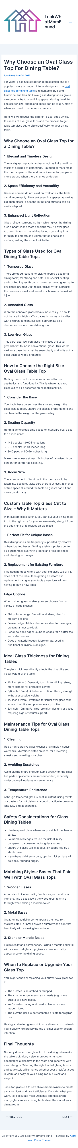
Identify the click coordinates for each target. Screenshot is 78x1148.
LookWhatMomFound (53, 22)
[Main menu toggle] (70, 22)
